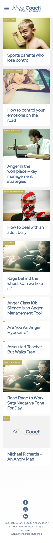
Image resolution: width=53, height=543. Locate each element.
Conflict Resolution (13, 192)
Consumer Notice (20, 533)
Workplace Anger (12, 131)
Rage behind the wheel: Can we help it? (25, 283)
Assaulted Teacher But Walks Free (24, 349)
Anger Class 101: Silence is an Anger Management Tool (25, 308)
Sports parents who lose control (25, 57)
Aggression (9, 20)
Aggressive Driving (13, 71)
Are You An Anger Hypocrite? (24, 330)
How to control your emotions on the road (26, 115)
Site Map (37, 533)
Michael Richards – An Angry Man (24, 456)
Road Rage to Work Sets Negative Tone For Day (25, 403)
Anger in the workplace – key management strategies (22, 173)
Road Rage (9, 243)
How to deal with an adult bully (25, 229)
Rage (6, 419)
